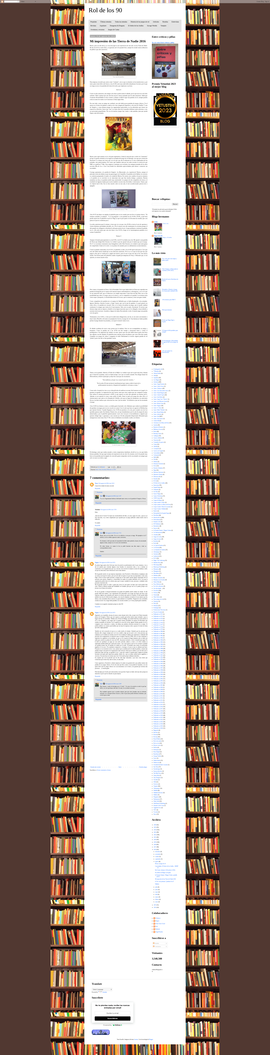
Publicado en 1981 (158, 633)
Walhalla (155, 790)
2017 (155, 847)
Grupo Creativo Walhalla (159, 509)
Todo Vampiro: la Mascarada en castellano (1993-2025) (170, 269)
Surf (101, 496)
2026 (155, 825)
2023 (155, 832)
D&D (154, 457)
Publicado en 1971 (158, 614)
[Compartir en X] (116, 467)
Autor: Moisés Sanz (158, 403)
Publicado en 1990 (158, 653)
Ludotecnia (156, 556)
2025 (155, 827)
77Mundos (156, 371)
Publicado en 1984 (158, 640)
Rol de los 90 (105, 10)
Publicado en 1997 (158, 668)
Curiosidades (156, 453)
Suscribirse (112, 1018)
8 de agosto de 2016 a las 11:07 (113, 496)
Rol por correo (157, 745)
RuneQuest (156, 754)
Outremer (155, 601)
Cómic (155, 444)
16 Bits (156, 222)
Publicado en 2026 (158, 728)
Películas (155, 605)
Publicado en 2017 (158, 708)
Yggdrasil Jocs (157, 807)
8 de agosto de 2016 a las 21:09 (113, 683)
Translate (104, 992)
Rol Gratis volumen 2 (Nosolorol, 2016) (165, 870)
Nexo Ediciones (157, 584)
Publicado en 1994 (158, 661)
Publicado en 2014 (158, 702)
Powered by (107, 1025)
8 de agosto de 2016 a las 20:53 (107, 612)
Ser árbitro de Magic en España (163, 872)
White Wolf (156, 801)
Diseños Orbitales (157, 468)
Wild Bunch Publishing (159, 803)
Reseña (155, 734)
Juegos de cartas (157, 537)
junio (156, 889)
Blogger (151, 1039)
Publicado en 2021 (158, 717)
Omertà (155, 595)
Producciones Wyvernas (159, 610)
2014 (155, 907)
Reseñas (165, 22)
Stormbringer (156, 769)
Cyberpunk (156, 455)
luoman (136, 1039)
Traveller (155, 779)
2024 (155, 830)
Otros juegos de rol (158, 599)
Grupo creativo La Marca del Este (161, 504)
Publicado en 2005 (158, 685)
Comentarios (157, 946)
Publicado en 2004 (158, 683)
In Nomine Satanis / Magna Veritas (162, 530)
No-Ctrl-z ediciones (158, 586)
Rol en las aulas (157, 741)
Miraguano (156, 571)
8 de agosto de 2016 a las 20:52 (107, 562)
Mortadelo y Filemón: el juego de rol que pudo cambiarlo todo (170, 290)
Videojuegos (156, 788)
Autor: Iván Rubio (158, 397)
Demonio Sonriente (158, 463)
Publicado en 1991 (158, 655)
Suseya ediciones (157, 771)
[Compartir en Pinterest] (120, 467)
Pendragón (156, 607)
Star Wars (155, 767)
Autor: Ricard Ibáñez (158, 412)
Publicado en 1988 (158, 648)
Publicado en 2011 (158, 696)
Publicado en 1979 (158, 629)
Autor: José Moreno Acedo (160, 401)
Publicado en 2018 (158, 711)
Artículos (156, 22)
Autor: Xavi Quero (158, 418)
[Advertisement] (118, 749)
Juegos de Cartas (113, 29)
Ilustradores (156, 526)
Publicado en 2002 (158, 678)
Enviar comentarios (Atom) (104, 770)
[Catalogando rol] (157, 369)
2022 (155, 834)
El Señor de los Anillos (135, 26)
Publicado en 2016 (111, 469)
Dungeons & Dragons (117, 26)
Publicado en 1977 (158, 625)
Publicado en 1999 (158, 672)
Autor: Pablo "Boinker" (159, 410)
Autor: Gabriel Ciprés (158, 395)
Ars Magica (156, 380)
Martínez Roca (157, 562)
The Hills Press (157, 773)
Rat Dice (155, 732)
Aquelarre (103, 26)
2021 (155, 837)
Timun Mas (156, 775)
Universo (155, 784)
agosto (157, 861)
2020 (155, 839)
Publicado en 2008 (158, 689)
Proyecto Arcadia (157, 612)
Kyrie (154, 543)
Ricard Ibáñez (156, 739)
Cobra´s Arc (166, 223)
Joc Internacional (157, 532)
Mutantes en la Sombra (159, 580)
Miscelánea (156, 573)
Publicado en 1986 (158, 644)
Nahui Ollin (156, 582)
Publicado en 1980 (158, 631)
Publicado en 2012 (158, 698)
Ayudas (155, 425)
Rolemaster (156, 749)
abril (156, 894)
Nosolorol (156, 590)
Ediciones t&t (156, 476)
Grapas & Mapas (157, 500)
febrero (157, 899)
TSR (154, 782)
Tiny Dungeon (157, 777)
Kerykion (155, 541)
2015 (155, 905)
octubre (157, 856)
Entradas (156, 943)
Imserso (155, 528)
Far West (155, 491)
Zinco (154, 814)
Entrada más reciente (95, 767)
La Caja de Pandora (158, 545)
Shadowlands (156, 760)
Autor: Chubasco (157, 388)
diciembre (157, 851)
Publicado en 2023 (158, 721)
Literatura (155, 554)
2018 (155, 844)
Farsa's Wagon (157, 493)
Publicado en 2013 (158, 700)
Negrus (97, 562)
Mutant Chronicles (158, 577)
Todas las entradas (121, 22)
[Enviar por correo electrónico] (112, 467)
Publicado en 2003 (158, 681)
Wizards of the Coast (158, 805)
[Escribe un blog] (114, 467)
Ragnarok (155, 730)
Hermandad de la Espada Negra (161, 513)
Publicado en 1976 (158, 623)
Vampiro (163, 26)
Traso (96, 483)
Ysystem (155, 812)
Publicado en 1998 (158, 670)
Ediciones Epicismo (158, 472)
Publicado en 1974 (158, 618)
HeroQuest (156, 515)
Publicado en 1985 (158, 642)
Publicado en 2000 (158, 674)
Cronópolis (156, 448)
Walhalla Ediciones (158, 792)
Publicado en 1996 (158, 666)
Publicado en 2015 (158, 704)
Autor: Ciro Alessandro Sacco (160, 390)
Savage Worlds (152, 26)
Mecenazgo (156, 564)
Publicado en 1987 (158, 646)
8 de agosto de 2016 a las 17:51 (113, 533)
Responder (97, 488)
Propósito (93, 22)
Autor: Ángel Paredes (158, 384)
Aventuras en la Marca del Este (161, 423)
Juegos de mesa (157, 539)
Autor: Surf (98, 469)
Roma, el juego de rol (160, 863)
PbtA (154, 603)
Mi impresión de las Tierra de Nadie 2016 (165, 879)
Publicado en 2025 (158, 726)
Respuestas (99, 492)
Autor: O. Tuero (157, 408)
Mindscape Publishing (159, 567)
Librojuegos (156, 552)
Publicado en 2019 (158, 713)
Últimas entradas (105, 22)
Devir (154, 466)
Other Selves (156, 597)
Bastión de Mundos (158, 427)
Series (155, 758)
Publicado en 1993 (158, 659)
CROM (155, 446)
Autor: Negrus (157, 405)
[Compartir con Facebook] (118, 467)
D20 (154, 459)
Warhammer (156, 799)
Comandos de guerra (158, 442)
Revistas (93, 26)
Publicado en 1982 (158, 635)
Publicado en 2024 (158, 724)
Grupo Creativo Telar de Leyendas (162, 506)
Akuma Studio (157, 373)
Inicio (120, 767)
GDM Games (156, 498)
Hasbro (155, 511)
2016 (155, 849)
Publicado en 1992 (158, 657)
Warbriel (158, 929)
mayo (156, 892)
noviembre (158, 854)
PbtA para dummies (167, 310)
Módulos (155, 575)
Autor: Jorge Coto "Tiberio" (160, 399)
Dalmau (155, 461)
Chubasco (158, 918)
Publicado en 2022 (158, 719)
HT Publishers (157, 524)
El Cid (155, 481)
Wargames (156, 797)
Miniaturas (156, 569)
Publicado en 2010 (158, 694)
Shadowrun (156, 762)
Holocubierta (156, 519)
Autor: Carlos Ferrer (158, 386)
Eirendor (155, 479)
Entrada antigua (143, 767)
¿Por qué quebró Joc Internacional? (167, 351)
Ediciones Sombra (158, 474)
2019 (155, 842)
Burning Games (157, 433)
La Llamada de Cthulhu (159, 549)
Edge (154, 470)
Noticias (155, 592)
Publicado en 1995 (158, 663)
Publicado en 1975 (158, 620)
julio (156, 887)
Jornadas (104, 469)
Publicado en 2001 (158, 676)
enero (156, 902)
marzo (157, 897)
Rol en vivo (156, 743)
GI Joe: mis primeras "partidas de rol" (164, 881)
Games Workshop (157, 496)
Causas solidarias (157, 438)
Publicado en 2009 (158, 691)
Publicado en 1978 (158, 627)
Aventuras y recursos (97, 29)
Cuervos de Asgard (158, 451)
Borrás (155, 431)
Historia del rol (157, 517)
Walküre (155, 795)
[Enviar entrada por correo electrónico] (108, 467)
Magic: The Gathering (158, 560)
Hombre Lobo (157, 521)
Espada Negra (156, 487)
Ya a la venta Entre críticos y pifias (163, 42)
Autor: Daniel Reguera (159, 392)
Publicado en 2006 (158, 687)
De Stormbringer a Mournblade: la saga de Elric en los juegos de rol (170, 342)
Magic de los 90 (158, 236)
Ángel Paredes (159, 932)
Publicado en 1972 (158, 616)
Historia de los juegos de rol (140, 22)
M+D (154, 558)
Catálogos (155, 436)
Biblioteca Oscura (157, 429)
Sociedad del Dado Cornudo (160, 764)
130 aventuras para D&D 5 (169, 299)
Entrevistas (175, 22)
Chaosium (156, 440)
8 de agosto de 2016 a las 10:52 (106, 483)
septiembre (158, 859)
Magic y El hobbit (167, 237)
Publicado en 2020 (158, 715)
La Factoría (156, 547)
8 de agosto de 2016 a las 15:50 (108, 509)
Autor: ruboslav (157, 414)
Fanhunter (156, 489)
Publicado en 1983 (158, 638)
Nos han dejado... (157, 588)
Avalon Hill (156, 420)
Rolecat (155, 747)
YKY (154, 810)
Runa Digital (156, 752)
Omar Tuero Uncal (160, 923)
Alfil (154, 375)
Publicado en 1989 (158, 650)
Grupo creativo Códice (159, 502)
